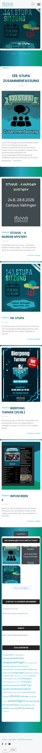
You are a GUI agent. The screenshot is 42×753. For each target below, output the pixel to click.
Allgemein (7, 14)
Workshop (5, 711)
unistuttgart (16, 701)
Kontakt (4, 739)
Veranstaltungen (10, 704)
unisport (4, 701)
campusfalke (19, 655)
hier (16, 609)
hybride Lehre (18, 676)
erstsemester (8, 669)
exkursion (6, 673)
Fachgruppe (17, 672)
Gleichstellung (34, 673)
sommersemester (11, 685)
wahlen (6, 708)
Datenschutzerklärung (24, 739)
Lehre (10, 678)
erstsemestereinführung (25, 669)
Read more (17, 161)
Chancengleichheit (31, 663)
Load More (21, 534)
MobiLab (15, 679)
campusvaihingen (13, 662)
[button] (9, 749)
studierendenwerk (28, 692)
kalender (32, 676)
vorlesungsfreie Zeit (27, 705)
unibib (33, 696)
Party (19, 682)
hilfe (11, 676)
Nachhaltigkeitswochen (9, 682)
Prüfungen (26, 681)
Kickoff (4, 679)
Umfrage (24, 696)
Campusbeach (8, 655)
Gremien (6, 676)
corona (6, 666)
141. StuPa (24, 44)
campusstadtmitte (13, 658)
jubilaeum (26, 676)
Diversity (25, 666)
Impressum (12, 739)
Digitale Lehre (15, 666)
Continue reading (33, 255)
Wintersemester (26, 708)
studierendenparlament (16, 688)
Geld (26, 673)
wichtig (13, 708)
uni (30, 696)
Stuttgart (6, 696)
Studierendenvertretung (11, 692)
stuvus (15, 696)
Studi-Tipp (26, 685)
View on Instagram (21, 588)
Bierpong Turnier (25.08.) (13, 410)
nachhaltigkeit (25, 678)
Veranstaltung (32, 701)
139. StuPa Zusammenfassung (21, 78)
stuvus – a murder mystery (14, 235)
